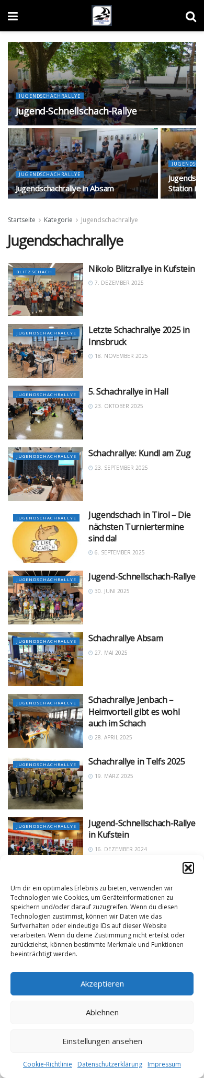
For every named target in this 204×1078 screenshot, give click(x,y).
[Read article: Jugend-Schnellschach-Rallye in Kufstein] (45, 844)
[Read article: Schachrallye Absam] (45, 659)
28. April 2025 (112, 737)
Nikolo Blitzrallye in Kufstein (141, 268)
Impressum (164, 1064)
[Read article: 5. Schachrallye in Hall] (45, 412)
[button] (188, 868)
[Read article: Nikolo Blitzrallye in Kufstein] (45, 290)
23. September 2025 (120, 467)
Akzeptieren (102, 983)
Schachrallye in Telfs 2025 (136, 761)
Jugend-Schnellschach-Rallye (76, 111)
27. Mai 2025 (110, 652)
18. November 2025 (120, 356)
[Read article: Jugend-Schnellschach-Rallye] (45, 597)
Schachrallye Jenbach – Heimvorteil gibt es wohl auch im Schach (133, 711)
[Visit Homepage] (102, 15)
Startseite (22, 219)
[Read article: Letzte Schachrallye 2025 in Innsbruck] (45, 351)
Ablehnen (102, 1012)
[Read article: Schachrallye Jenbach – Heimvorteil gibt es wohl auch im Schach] (45, 721)
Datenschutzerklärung (109, 1064)
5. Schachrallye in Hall (128, 391)
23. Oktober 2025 (118, 406)
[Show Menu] (13, 15)
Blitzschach (34, 271)
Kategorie (58, 219)
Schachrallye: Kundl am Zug (139, 453)
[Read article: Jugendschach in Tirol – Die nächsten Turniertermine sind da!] (45, 536)
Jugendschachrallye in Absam (65, 188)
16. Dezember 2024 (120, 849)
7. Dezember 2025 (118, 282)
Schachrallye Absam (125, 638)
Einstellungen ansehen (102, 1041)
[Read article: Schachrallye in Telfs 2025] (45, 782)
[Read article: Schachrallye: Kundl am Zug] (45, 474)
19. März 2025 (113, 776)
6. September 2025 (119, 552)
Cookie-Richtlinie (47, 1064)
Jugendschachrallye (50, 95)
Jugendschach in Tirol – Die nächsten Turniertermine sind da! (139, 526)
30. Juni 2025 (111, 591)
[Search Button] (191, 15)
